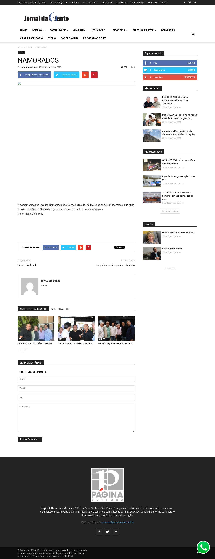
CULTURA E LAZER (143, 30)
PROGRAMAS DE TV (94, 38)
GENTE (21, 52)
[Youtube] (194, 2)
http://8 (44, 286)
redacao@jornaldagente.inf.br (118, 522)
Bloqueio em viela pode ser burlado (115, 265)
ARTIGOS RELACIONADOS (33, 309)
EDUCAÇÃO (98, 30)
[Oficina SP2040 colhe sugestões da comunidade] (152, 165)
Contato (164, 2)
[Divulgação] (152, 181)
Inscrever (189, 77)
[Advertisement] (76, 227)
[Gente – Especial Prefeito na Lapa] (36, 328)
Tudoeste (74, 2)
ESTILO (52, 38)
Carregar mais (169, 211)
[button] (193, 34)
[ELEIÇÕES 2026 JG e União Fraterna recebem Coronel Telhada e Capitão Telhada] (152, 101)
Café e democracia (172, 248)
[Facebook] (184, 2)
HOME (23, 30)
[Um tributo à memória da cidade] (152, 237)
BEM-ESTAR (168, 30)
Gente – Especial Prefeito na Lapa (35, 343)
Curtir (191, 63)
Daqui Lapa (121, 2)
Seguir (191, 70)
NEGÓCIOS (119, 30)
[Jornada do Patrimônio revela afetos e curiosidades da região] (152, 135)
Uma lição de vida (27, 265)
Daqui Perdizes (138, 2)
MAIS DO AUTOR (60, 309)
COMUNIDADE (58, 30)
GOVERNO (79, 30)
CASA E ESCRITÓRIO (31, 38)
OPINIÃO (37, 30)
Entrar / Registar (59, 2)
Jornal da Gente (90, 2)
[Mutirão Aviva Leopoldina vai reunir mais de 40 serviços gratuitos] (152, 119)
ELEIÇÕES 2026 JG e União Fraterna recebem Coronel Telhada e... (175, 100)
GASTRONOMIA (70, 38)
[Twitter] (189, 2)
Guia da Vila (107, 2)
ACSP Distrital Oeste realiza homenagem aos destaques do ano (178, 195)
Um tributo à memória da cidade (178, 232)
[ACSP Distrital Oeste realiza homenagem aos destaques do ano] (152, 197)
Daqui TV (152, 2)
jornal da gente (29, 67)
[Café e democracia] (152, 253)
